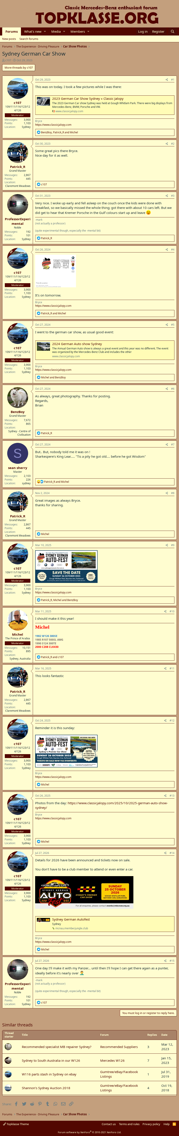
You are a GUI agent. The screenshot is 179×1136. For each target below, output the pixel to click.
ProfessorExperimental (18, 221)
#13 (172, 795)
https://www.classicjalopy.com (53, 125)
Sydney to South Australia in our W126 (51, 1060)
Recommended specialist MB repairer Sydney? (56, 1047)
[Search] (172, 31)
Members (78, 31)
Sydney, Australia (20, 658)
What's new (32, 31)
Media (56, 31)
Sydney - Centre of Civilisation (19, 433)
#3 (172, 196)
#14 (172, 853)
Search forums (28, 39)
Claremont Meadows (18, 186)
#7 (172, 444)
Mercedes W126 (112, 1060)
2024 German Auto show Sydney (77, 344)
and (53, 313)
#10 (172, 611)
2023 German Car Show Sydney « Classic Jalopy (88, 98)
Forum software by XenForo (89, 1132)
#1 (172, 79)
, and (59, 132)
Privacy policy (151, 1124)
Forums (11, 31)
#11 (172, 668)
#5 (172, 325)
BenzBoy (18, 412)
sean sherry (17, 468)
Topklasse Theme (17, 1124)
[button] (45, 31)
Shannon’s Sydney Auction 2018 (46, 1088)
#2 (172, 144)
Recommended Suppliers (119, 1047)
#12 (172, 720)
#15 (172, 961)
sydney (26, 483)
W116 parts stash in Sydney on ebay (49, 1074)
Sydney (26, 127)
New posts (9, 39)
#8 (172, 493)
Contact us (109, 1124)
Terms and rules (129, 1124)
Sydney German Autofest (71, 919)
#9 (172, 545)
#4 (172, 249)
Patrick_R (17, 166)
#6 (172, 389)
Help (167, 1124)
